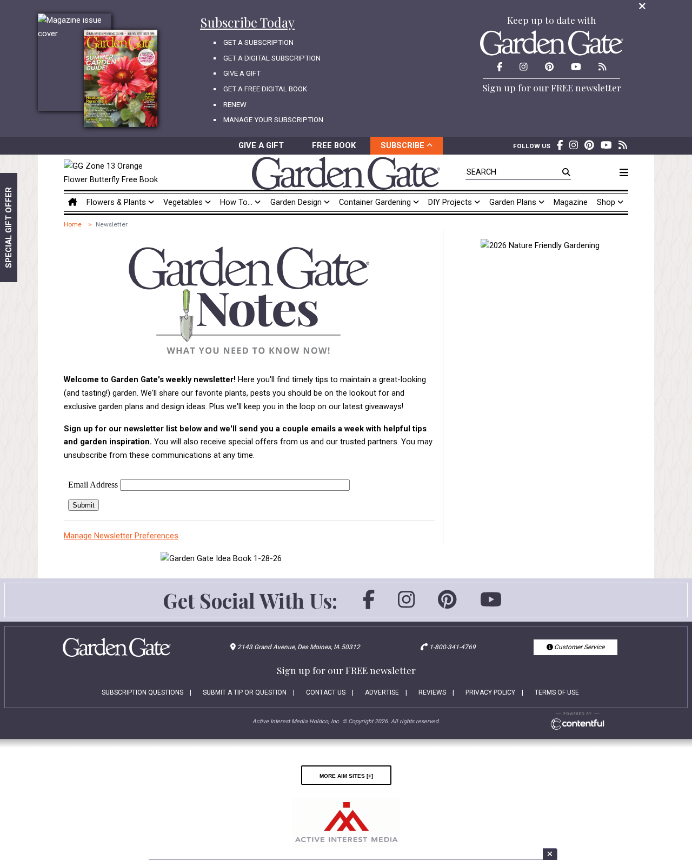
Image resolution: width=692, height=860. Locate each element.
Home (73, 224)
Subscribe (404, 145)
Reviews (432, 692)
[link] (114, 172)
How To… (237, 202)
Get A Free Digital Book (265, 89)
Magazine (571, 202)
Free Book (334, 145)
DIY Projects (451, 202)
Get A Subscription (258, 42)
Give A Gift (242, 73)
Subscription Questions (142, 692)
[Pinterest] (447, 604)
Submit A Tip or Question (245, 692)
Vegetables (184, 202)
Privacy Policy (490, 692)
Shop (607, 202)
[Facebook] (369, 604)
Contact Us (325, 692)
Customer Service (578, 647)
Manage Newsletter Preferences (121, 536)
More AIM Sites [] (346, 775)
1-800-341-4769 (452, 647)
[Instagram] (406, 604)
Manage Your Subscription (273, 120)
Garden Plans (513, 202)
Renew (235, 105)
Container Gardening (376, 202)
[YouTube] (491, 604)
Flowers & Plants (117, 202)
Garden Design (297, 202)
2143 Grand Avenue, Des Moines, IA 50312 (298, 647)
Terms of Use (557, 692)
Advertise (382, 692)
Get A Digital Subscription (272, 58)
